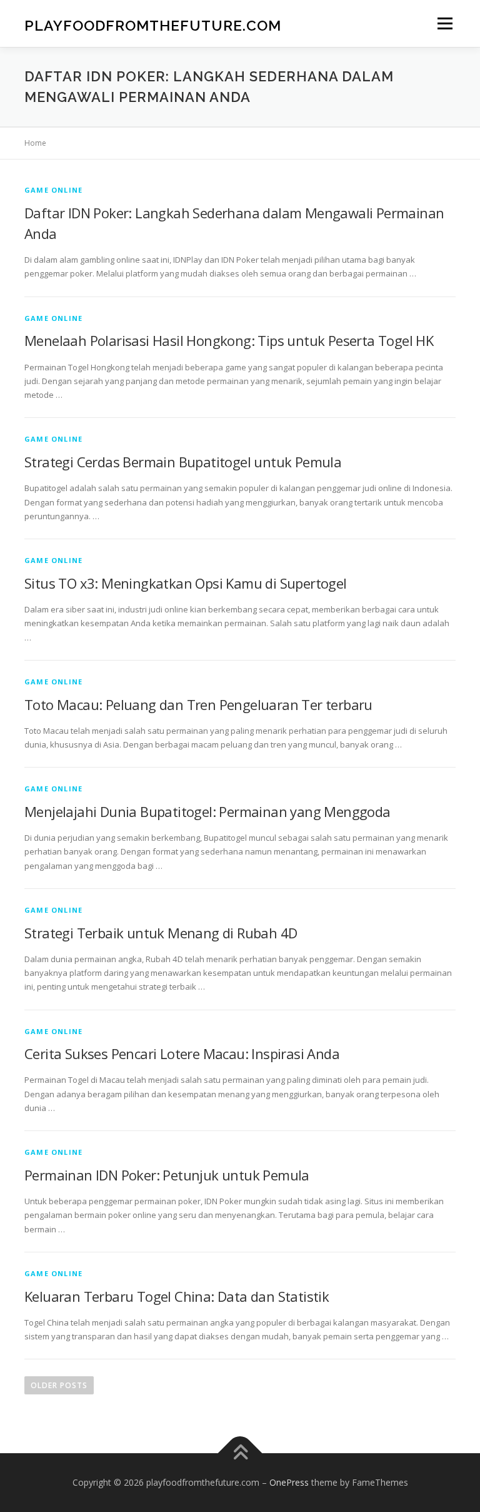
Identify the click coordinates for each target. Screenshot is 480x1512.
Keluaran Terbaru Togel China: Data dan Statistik (176, 1296)
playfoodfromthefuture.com (152, 24)
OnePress (289, 1482)
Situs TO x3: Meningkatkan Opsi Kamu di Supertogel (185, 583)
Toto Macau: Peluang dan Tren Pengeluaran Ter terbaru (198, 704)
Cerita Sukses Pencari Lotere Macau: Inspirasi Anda (181, 1053)
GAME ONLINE (53, 190)
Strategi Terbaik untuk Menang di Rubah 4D (160, 932)
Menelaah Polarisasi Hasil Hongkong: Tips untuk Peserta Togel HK (228, 340)
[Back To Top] (240, 1453)
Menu (445, 23)
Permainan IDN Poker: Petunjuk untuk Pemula (166, 1174)
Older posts (59, 1385)
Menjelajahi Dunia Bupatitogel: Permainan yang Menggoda (207, 811)
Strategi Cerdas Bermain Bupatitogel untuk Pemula (182, 461)
